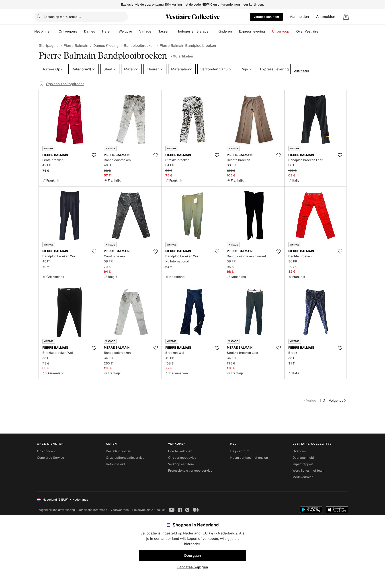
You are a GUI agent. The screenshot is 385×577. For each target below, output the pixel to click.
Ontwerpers (68, 31)
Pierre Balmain (76, 45)
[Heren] (115, 31)
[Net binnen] (55, 31)
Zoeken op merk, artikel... (62, 16)
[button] (346, 17)
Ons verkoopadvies (182, 457)
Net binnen (42, 31)
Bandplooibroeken (139, 45)
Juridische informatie (92, 510)
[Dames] (98, 31)
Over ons (299, 451)
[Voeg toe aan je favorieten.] (94, 155)
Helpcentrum (239, 451)
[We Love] (135, 31)
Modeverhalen (303, 477)
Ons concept (46, 451)
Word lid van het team (308, 470)
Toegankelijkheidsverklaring (56, 510)
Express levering (252, 31)
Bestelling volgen (118, 451)
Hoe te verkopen (180, 451)
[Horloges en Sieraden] (214, 31)
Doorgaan (192, 555)
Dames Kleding (106, 45)
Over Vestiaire (307, 31)
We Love (125, 31)
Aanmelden (299, 16)
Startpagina (49, 45)
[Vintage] (155, 31)
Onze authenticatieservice (125, 457)
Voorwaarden (120, 510)
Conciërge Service (50, 457)
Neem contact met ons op (249, 457)
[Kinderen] (235, 31)
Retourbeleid (115, 464)
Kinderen (224, 31)
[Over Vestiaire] (322, 31)
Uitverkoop (280, 31)
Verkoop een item (266, 16)
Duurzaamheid (303, 457)
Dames (89, 31)
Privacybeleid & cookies (149, 510)
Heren (107, 31)
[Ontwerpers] (80, 31)
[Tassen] (173, 31)
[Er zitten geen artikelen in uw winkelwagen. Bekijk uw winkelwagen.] (346, 17)
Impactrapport (303, 464)
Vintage (145, 31)
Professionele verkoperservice (190, 470)
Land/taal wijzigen (192, 567)
